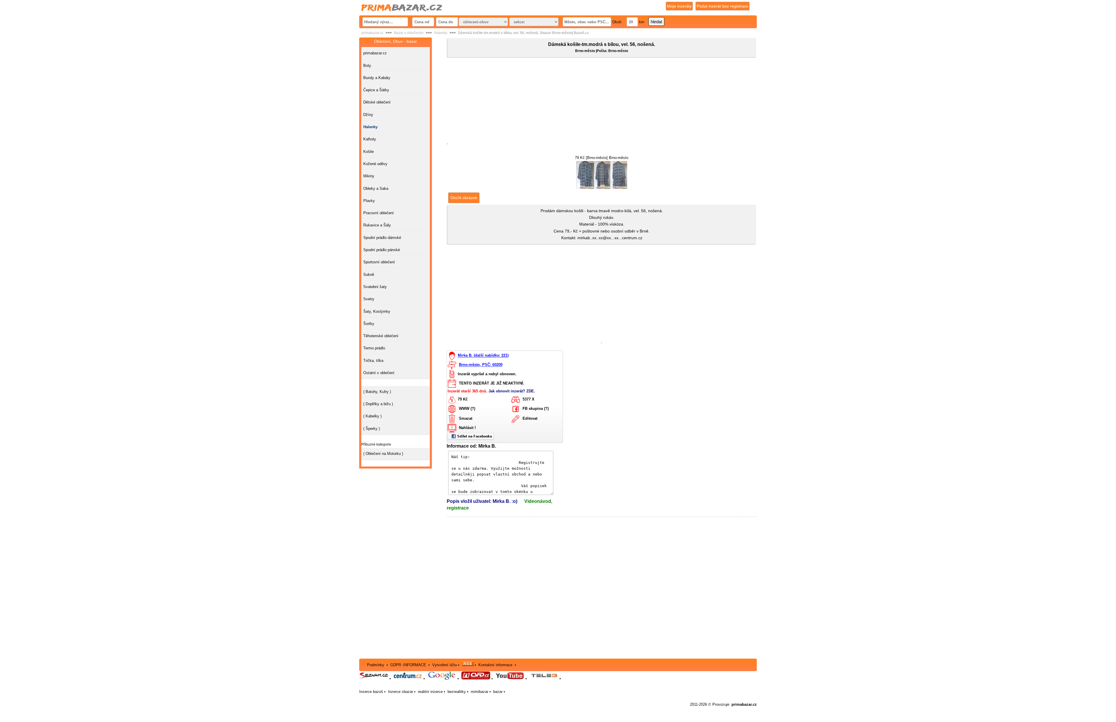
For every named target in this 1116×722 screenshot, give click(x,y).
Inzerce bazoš (371, 691)
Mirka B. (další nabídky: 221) (483, 355)
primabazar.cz (372, 33)
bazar (497, 691)
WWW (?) (467, 408)
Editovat (530, 418)
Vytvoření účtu (444, 664)
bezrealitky (457, 691)
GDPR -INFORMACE (408, 664)
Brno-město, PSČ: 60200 (480, 365)
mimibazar (479, 691)
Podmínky (375, 664)
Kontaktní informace (495, 664)
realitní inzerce (430, 691)
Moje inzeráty (679, 6)
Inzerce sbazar (400, 691)
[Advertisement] (602, 101)
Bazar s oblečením (408, 33)
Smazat (465, 418)
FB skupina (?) (536, 408)
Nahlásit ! (467, 428)
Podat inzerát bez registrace (722, 6)
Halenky (440, 33)
